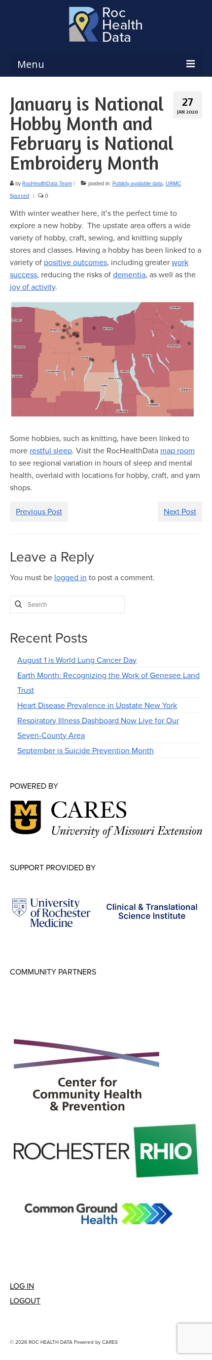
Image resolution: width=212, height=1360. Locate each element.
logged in (70, 577)
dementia (129, 274)
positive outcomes (75, 262)
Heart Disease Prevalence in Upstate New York (97, 705)
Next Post (180, 511)
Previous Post (39, 511)
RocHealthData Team (47, 183)
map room (177, 450)
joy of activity (32, 286)
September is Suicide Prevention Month (85, 750)
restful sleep (51, 450)
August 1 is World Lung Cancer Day (77, 659)
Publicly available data (137, 183)
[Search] (17, 604)
